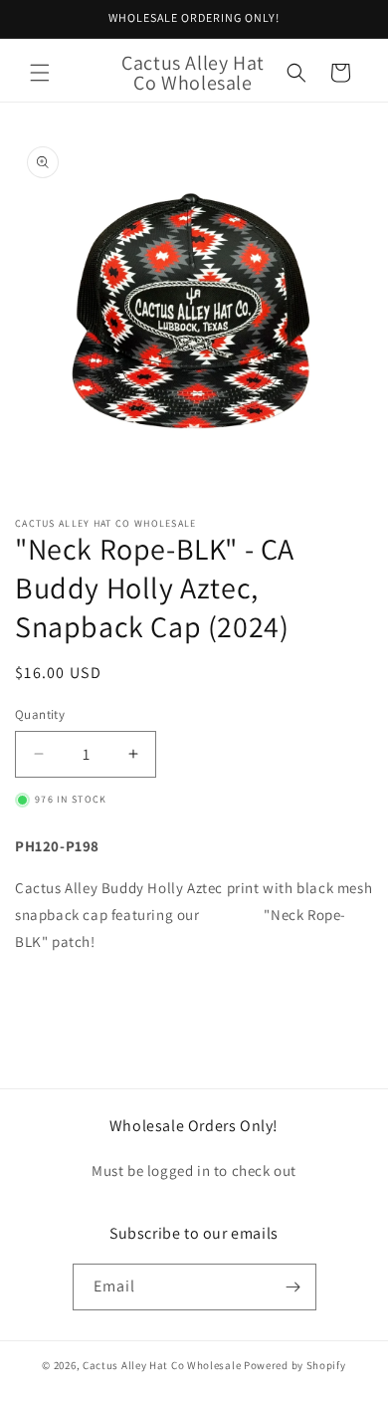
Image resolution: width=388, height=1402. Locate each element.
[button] (40, 73)
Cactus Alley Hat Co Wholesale (162, 1365)
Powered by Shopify (295, 1365)
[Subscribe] (293, 1287)
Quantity (40, 714)
